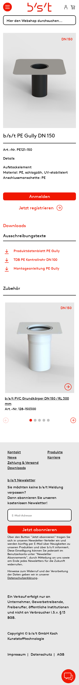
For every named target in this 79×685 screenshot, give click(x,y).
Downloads (16, 468)
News (11, 457)
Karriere (53, 457)
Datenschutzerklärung (22, 578)
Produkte (55, 452)
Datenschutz (41, 654)
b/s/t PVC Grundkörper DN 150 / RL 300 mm (37, 401)
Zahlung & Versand (23, 462)
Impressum (16, 654)
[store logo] (39, 7)
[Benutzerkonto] (66, 7)
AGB (60, 654)
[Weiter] (73, 420)
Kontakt (14, 452)
